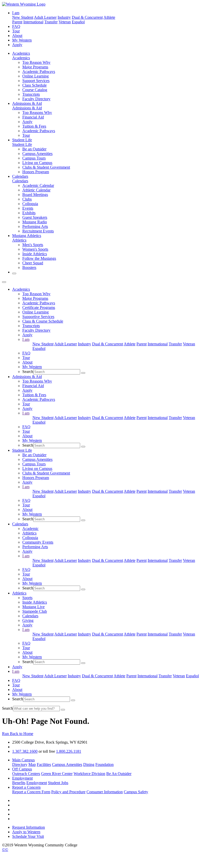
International (33, 22)
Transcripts (31, 94)
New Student (22, 17)
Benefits (18, 783)
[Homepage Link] (23, 4)
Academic (30, 528)
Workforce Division (89, 773)
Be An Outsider (118, 773)
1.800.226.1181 (68, 751)
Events (27, 208)
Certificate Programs (38, 307)
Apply (17, 45)
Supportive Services (38, 316)
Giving (27, 620)
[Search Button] (14, 273)
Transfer (51, 22)
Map (32, 764)
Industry (64, 17)
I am (25, 339)
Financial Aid (33, 117)
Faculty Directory (36, 99)
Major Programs (35, 67)
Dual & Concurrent (87, 17)
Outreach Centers (26, 773)
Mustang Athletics (26, 235)
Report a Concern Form (31, 792)
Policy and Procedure (68, 792)
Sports (27, 597)
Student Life (22, 140)
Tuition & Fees (34, 126)
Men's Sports (32, 245)
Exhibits (29, 213)
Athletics (19, 240)
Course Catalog (34, 90)
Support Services (35, 80)
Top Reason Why (36, 62)
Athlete (109, 17)
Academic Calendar (38, 185)
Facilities (44, 764)
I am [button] (15, 13)
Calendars (20, 176)
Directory (19, 764)
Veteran (65, 22)
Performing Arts (35, 226)
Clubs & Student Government (46, 167)
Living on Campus (37, 163)
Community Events (37, 542)
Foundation (104, 764)
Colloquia (30, 204)
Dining (88, 764)
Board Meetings (35, 194)
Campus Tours (34, 158)
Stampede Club (34, 611)
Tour (16, 31)
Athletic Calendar (36, 190)
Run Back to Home (17, 733)
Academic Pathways (38, 71)
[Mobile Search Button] (83, 373)
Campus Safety (136, 792)
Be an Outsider (34, 149)
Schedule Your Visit (28, 836)
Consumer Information (104, 792)
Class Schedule (34, 85)
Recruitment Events (38, 231)
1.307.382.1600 (25, 751)
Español (78, 22)
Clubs (27, 199)
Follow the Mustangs (39, 258)
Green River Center (57, 773)
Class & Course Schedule (42, 321)
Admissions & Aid (27, 103)
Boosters (29, 267)
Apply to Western (26, 832)
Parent (17, 22)
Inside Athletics (34, 254)
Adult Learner (45, 17)
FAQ (16, 26)
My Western (22, 40)
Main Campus (23, 760)
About (17, 35)
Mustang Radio (34, 222)
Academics (21, 53)
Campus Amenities (37, 153)
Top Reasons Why (37, 112)
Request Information (28, 827)
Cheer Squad (32, 263)
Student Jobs (58, 783)
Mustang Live (33, 607)
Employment (22, 778)
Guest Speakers (34, 217)
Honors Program (35, 172)
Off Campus (22, 769)
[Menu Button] (4, 282)
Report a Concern (26, 787)
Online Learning (35, 76)
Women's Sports (35, 249)
